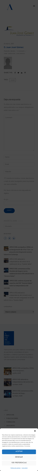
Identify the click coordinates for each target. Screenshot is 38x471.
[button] (35, 431)
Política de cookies (16, 468)
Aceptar (19, 452)
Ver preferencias (19, 463)
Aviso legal (24, 468)
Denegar (19, 457)
